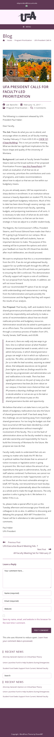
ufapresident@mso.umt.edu (27, 3)
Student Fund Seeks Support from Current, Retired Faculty (25, 668)
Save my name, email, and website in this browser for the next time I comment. (27, 621)
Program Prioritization (16, 108)
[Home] (4, 40)
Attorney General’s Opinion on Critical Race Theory (22, 657)
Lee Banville (12, 104)
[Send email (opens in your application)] (27, 6)
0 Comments (40, 108)
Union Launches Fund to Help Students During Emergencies (26, 662)
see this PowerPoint (32, 166)
